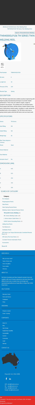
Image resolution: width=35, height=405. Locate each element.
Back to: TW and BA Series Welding (24, 32)
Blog (4, 325)
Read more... (5, 285)
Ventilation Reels (6, 230)
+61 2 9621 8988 (15, 374)
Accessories (5, 242)
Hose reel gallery (6, 263)
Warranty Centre (6, 294)
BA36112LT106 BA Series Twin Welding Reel (15, 27)
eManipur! (9, 403)
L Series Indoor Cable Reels (11, 218)
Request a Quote (7, 311)
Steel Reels (5, 204)
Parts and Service (7, 296)
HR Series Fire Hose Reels (9, 237)
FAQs (4, 302)
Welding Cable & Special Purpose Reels (13, 210)
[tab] (17, 196)
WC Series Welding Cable (11, 215)
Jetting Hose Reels (7, 224)
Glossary (5, 268)
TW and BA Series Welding (11, 213)
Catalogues (5, 299)
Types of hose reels (7, 261)
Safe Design (5, 328)
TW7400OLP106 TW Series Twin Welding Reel (19, 29)
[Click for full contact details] (13, 361)
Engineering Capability (8, 330)
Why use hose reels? (8, 258)
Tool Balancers (6, 227)
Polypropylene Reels (7, 201)
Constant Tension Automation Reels (11, 239)
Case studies (6, 266)
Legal (4, 341)
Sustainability (6, 333)
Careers (4, 335)
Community (5, 338)
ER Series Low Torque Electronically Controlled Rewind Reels (17, 233)
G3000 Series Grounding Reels (12, 221)
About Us (5, 323)
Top (1, 397)
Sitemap (4, 343)
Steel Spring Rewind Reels (9, 207)
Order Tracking (6, 313)
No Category (5, 198)
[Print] (34, 43)
